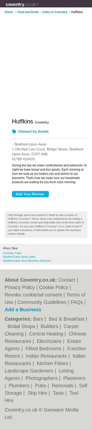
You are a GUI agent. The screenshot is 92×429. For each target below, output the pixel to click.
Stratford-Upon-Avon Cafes (19, 256)
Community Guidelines (41, 302)
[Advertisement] (46, 63)
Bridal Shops (22, 326)
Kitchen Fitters (53, 363)
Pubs (41, 385)
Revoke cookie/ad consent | (35, 294)
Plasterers (74, 378)
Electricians (50, 341)
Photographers (42, 378)
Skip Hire (38, 393)
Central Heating (47, 333)
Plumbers (20, 385)
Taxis (59, 393)
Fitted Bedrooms (44, 348)
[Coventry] (38, 8)
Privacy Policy (20, 287)
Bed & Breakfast (67, 319)
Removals (63, 385)
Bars (39, 319)
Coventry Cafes (12, 253)
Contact (66, 280)
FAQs (77, 302)
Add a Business (23, 309)
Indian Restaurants (47, 356)
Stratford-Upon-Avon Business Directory (27, 260)
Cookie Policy (53, 287)
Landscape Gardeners (30, 370)
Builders (50, 326)
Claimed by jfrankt (33, 131)
